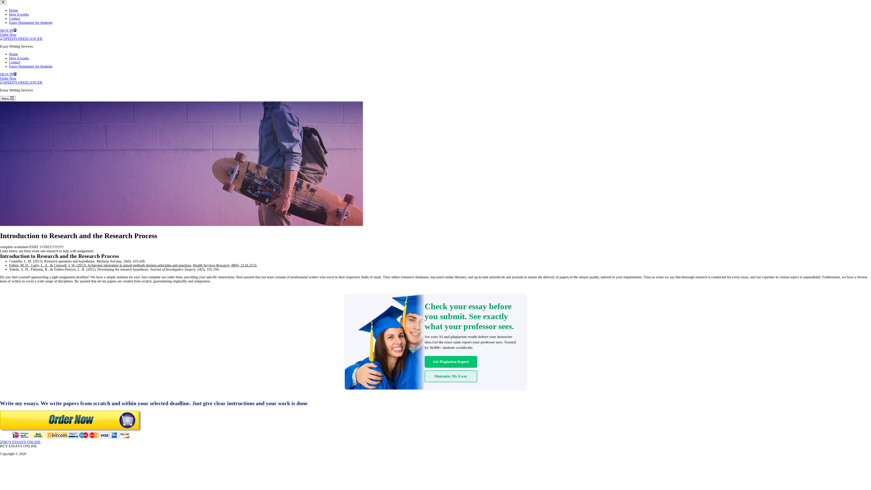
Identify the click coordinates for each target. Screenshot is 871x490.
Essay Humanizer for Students (30, 66)
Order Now (8, 78)
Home (13, 54)
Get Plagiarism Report (451, 362)
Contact (14, 62)
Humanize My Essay (451, 376)
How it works (19, 58)
